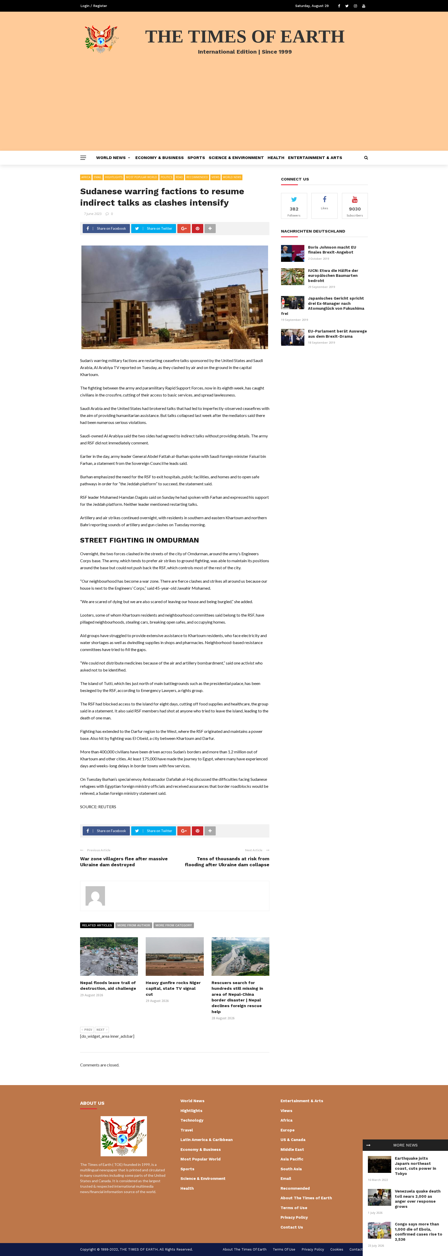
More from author (133, 925)
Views (215, 177)
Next (100, 1029)
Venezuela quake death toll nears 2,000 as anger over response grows (417, 1199)
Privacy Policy (294, 1217)
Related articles (97, 925)
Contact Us (292, 1227)
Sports (196, 157)
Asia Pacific (292, 1159)
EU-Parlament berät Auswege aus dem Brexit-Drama (337, 334)
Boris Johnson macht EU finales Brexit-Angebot (332, 250)
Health (276, 157)
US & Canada (293, 1139)
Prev (88, 1029)
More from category (174, 925)
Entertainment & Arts (315, 157)
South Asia (291, 1169)
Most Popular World (141, 177)
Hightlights (113, 177)
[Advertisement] (224, 112)
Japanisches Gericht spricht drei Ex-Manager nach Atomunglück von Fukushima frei (322, 306)
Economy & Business (159, 157)
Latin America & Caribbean (206, 1139)
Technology (191, 1120)
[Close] (368, 1145)
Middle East (292, 1149)
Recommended (197, 177)
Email (97, 177)
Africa (85, 177)
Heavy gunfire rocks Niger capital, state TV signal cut (173, 988)
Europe (288, 1130)
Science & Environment (236, 157)
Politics (166, 177)
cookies (336, 1249)
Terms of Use (294, 1208)
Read (179, 177)
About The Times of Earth (306, 1198)
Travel (186, 1130)
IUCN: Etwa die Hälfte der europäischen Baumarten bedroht (333, 275)
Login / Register (93, 6)
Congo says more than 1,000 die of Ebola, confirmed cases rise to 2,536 (418, 1232)
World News (111, 157)
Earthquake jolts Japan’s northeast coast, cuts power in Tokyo (415, 1166)
